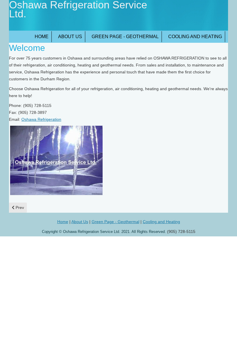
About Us (70, 36)
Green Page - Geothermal (125, 36)
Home (42, 36)
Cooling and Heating (195, 36)
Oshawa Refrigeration (41, 119)
